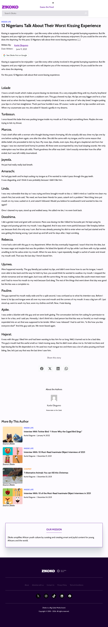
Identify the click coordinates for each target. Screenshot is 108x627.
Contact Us (50, 585)
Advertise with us (38, 585)
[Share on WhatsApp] (66, 368)
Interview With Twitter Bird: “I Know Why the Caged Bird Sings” (53, 431)
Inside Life (6, 22)
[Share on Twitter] (50, 368)
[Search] (85, 13)
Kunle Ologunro (21, 45)
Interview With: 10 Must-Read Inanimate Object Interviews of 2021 (54, 452)
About (27, 585)
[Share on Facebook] (41, 368)
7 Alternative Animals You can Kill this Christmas (46, 472)
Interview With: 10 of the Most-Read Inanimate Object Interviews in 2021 (57, 493)
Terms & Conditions (76, 585)
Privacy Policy (62, 585)
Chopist (27, 469)
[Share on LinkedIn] (58, 368)
